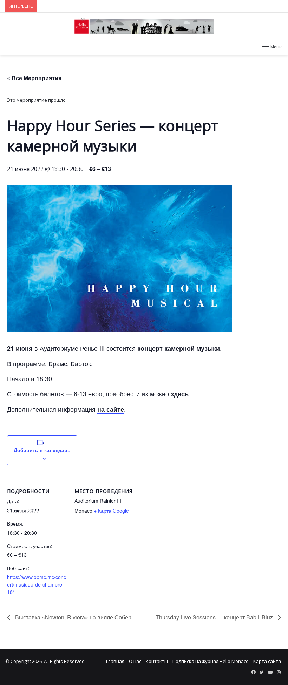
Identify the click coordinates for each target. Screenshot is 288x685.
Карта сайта (267, 661)
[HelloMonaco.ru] (144, 26)
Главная (115, 661)
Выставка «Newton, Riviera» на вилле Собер (72, 617)
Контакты (157, 661)
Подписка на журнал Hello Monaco (210, 661)
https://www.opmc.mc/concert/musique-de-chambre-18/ (36, 584)
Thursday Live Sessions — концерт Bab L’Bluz (215, 617)
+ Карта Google (111, 510)
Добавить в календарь (42, 449)
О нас (135, 661)
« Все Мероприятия (34, 78)
